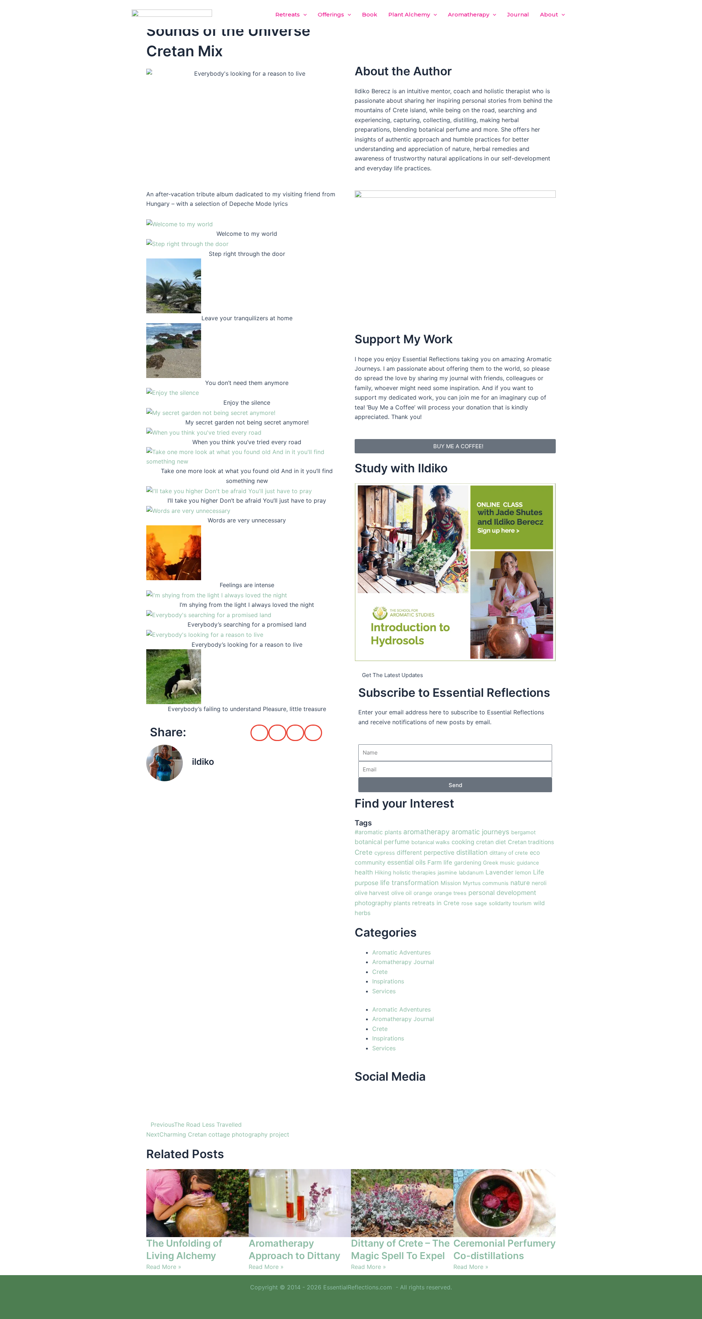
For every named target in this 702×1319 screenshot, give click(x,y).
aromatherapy (426, 832)
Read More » (163, 1266)
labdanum (471, 872)
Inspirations (388, 981)
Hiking (383, 872)
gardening (467, 862)
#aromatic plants (378, 832)
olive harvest (372, 892)
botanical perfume (382, 842)
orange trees (450, 893)
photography (373, 903)
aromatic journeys (480, 832)
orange (423, 892)
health (364, 872)
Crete (364, 852)
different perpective (425, 852)
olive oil (401, 892)
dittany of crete (509, 853)
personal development (502, 892)
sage (481, 903)
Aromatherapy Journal (403, 961)
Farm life (439, 862)
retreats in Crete (436, 903)
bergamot (523, 832)
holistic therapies (414, 872)
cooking (463, 842)
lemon (523, 872)
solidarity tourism (510, 903)
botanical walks (430, 842)
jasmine (447, 872)
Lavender (499, 872)
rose (467, 903)
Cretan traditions (531, 842)
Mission (451, 883)
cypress (384, 852)
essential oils (406, 862)
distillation (472, 852)
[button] (303, 14)
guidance (528, 862)
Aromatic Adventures (401, 952)
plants (401, 903)
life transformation (409, 882)
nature (520, 883)
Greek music (499, 862)
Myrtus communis (486, 883)
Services (384, 991)
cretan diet (491, 842)
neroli (539, 883)
